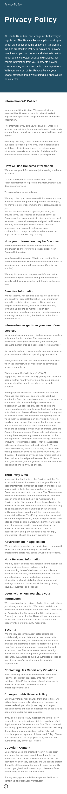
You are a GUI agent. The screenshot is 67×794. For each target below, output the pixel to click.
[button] (6, 787)
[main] (33, 20)
